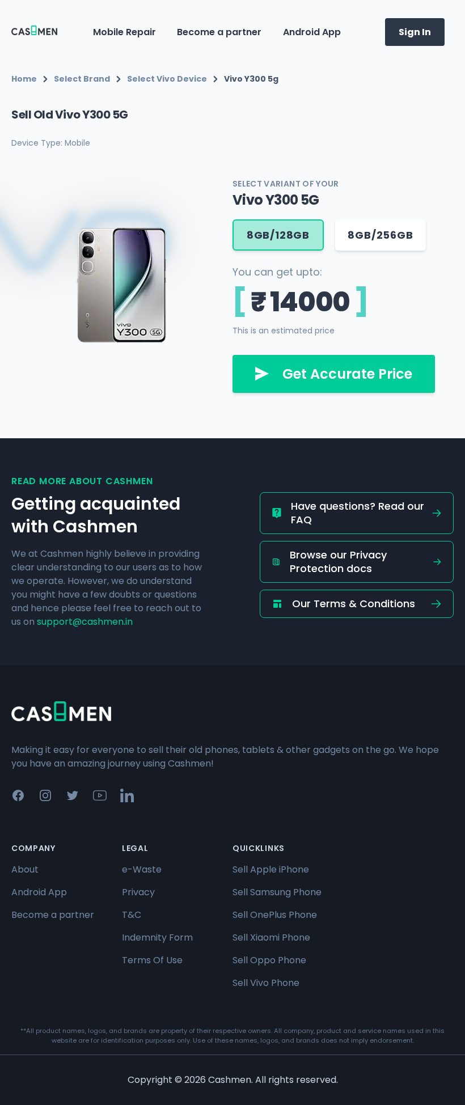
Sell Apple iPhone (270, 869)
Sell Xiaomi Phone (271, 937)
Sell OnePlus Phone (274, 914)
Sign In (415, 32)
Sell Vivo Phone (265, 982)
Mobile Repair (124, 32)
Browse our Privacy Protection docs (338, 561)
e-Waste (142, 869)
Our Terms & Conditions (353, 603)
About (25, 869)
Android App (312, 32)
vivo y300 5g (251, 78)
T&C (131, 914)
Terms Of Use (152, 960)
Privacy (138, 892)
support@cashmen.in (85, 621)
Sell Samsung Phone (277, 892)
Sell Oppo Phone (269, 960)
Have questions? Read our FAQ (357, 513)
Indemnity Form (157, 937)
